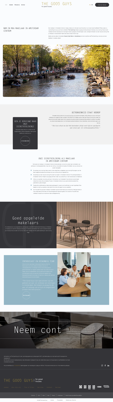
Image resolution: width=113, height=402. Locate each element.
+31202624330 (17, 365)
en (92, 4)
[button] (6, 4)
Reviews (58, 387)
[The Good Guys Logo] (56, 4)
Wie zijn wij (17, 4)
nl (90, 4)
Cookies (52, 400)
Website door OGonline (71, 400)
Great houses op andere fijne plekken (73, 395)
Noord (65, 36)
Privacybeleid (60, 400)
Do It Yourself (26, 295)
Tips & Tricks (29, 387)
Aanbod (11, 4)
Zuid (69, 36)
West (44, 395)
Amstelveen (60, 395)
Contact (49, 387)
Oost (48, 395)
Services (23, 4)
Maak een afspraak (102, 4)
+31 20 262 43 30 (25, 141)
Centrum (33, 395)
